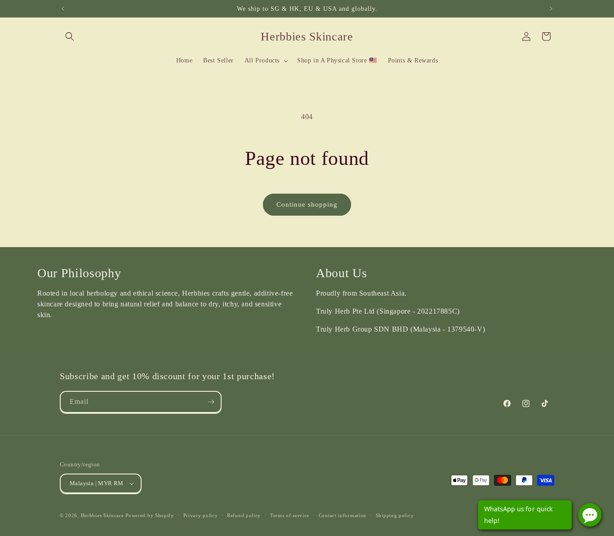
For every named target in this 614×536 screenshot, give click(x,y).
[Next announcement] (551, 8)
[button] (70, 36)
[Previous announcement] (63, 8)
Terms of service (289, 515)
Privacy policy (200, 515)
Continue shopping (307, 204)
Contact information (342, 515)
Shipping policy (395, 515)
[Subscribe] (211, 402)
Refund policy (244, 515)
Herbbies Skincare (102, 515)
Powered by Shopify (149, 515)
